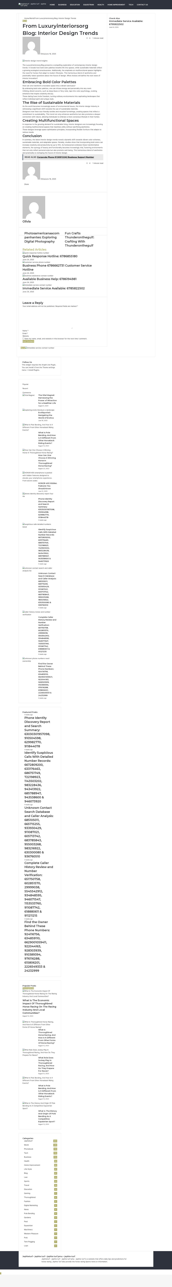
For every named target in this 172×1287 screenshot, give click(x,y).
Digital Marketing (31, 1205)
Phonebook (28, 1149)
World (26, 1145)
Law (25, 1177)
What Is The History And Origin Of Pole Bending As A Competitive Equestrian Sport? (47, 1116)
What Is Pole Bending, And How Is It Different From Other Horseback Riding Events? (47, 437)
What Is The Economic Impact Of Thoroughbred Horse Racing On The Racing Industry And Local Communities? (39, 1007)
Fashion (27, 1201)
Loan (26, 1246)
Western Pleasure (31, 1234)
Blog (26, 1173)
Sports (26, 1181)
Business (62, 5)
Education (75, 5)
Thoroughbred (30, 1197)
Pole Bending (29, 1213)
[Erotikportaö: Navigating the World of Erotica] (38, 410)
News (26, 1209)
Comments (27, 393)
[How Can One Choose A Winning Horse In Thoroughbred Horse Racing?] (39, 453)
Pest (26, 1221)
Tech (131, 5)
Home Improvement (116, 5)
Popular (25, 384)
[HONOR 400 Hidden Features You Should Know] (39, 481)
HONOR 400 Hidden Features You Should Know (47, 486)
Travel (26, 1185)
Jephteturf (28, 1141)
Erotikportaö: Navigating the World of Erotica (46, 415)
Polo (26, 1238)
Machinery (28, 1230)
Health (100, 5)
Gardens (27, 1217)
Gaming (27, 1193)
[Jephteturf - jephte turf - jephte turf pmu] (33, 4)
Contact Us (142, 5)
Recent (25, 388)
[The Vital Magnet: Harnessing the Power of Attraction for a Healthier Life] (29, 395)
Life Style (28, 1169)
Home (52, 5)
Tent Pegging (29, 1242)
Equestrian (88, 5)
